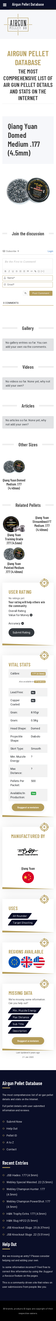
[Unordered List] (24, 271)
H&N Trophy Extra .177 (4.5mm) (26, 1213)
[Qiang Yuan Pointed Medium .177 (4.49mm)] (14, 553)
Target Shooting (23, 922)
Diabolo (35, 736)
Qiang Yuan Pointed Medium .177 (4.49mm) (14, 568)
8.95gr (35, 712)
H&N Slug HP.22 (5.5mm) (22, 1220)
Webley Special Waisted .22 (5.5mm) (30, 1182)
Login (50, 251)
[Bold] (5, 271)
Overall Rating (17, 611)
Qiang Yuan (28, 868)
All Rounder (20, 915)
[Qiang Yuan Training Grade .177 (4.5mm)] (14, 523)
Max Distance (21, 1017)
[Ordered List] (20, 271)
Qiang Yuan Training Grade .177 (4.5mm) (14, 539)
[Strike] (16, 271)
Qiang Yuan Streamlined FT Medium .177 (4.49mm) (42, 523)
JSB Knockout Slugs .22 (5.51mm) (28, 1234)
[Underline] (13, 271)
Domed (35, 728)
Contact (11, 1149)
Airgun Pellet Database (28, 4)
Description (20, 1030)
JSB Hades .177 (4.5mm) (22, 1175)
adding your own (29, 1260)
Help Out (12, 1128)
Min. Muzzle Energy (24, 1010)
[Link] (35, 271)
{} (39, 271)
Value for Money (19, 615)
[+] (42, 271)
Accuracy (15, 623)
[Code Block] (31, 271)
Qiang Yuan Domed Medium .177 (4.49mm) (14, 484)
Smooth (36, 748)
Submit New (14, 1121)
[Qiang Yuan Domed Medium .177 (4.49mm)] (14, 466)
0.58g (34, 720)
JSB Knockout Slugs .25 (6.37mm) (28, 1227)
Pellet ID (12, 1135)
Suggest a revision (28, 807)
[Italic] (9, 271)
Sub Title (18, 1024)
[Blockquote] (28, 271)
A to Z (10, 1142)
